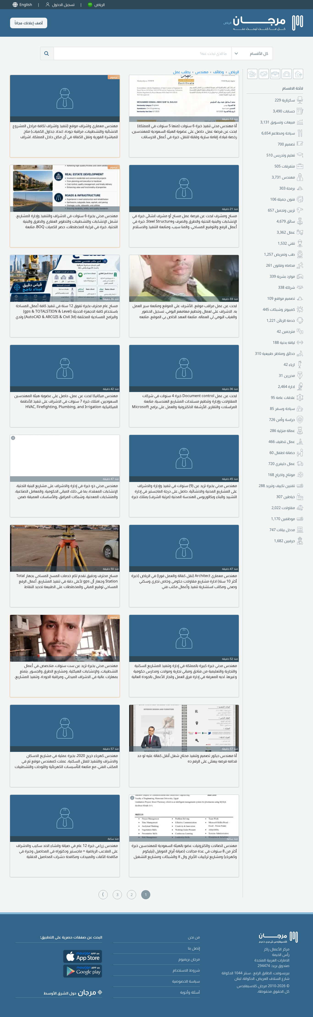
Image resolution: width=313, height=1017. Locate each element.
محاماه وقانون (280, 265)
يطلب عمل (181, 71)
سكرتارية (285, 100)
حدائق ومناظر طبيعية (275, 353)
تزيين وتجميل (281, 210)
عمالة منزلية (282, 430)
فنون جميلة (282, 199)
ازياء (289, 364)
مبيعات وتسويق (277, 122)
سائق (286, 221)
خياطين (285, 496)
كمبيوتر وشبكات (279, 309)
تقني (286, 243)
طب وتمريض (279, 254)
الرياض (99, 4)
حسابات (284, 111)
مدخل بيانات (282, 529)
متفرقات (285, 166)
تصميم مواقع (281, 298)
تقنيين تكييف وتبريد (277, 485)
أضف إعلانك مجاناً (29, 22)
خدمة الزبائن (280, 320)
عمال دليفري (281, 463)
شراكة (286, 287)
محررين (287, 375)
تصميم (286, 144)
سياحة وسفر (282, 408)
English (25, 4)
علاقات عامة (283, 397)
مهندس (283, 177)
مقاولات (283, 507)
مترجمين (286, 331)
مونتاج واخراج (281, 474)
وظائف (218, 71)
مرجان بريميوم (189, 959)
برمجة (287, 188)
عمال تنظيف (282, 441)
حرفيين (284, 540)
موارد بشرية (282, 276)
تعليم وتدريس (280, 155)
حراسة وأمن (282, 419)
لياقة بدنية (284, 342)
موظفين (283, 518)
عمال (286, 232)
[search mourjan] (47, 53)
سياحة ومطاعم (278, 133)
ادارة (286, 386)
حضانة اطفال (282, 452)
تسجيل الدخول (63, 4)
